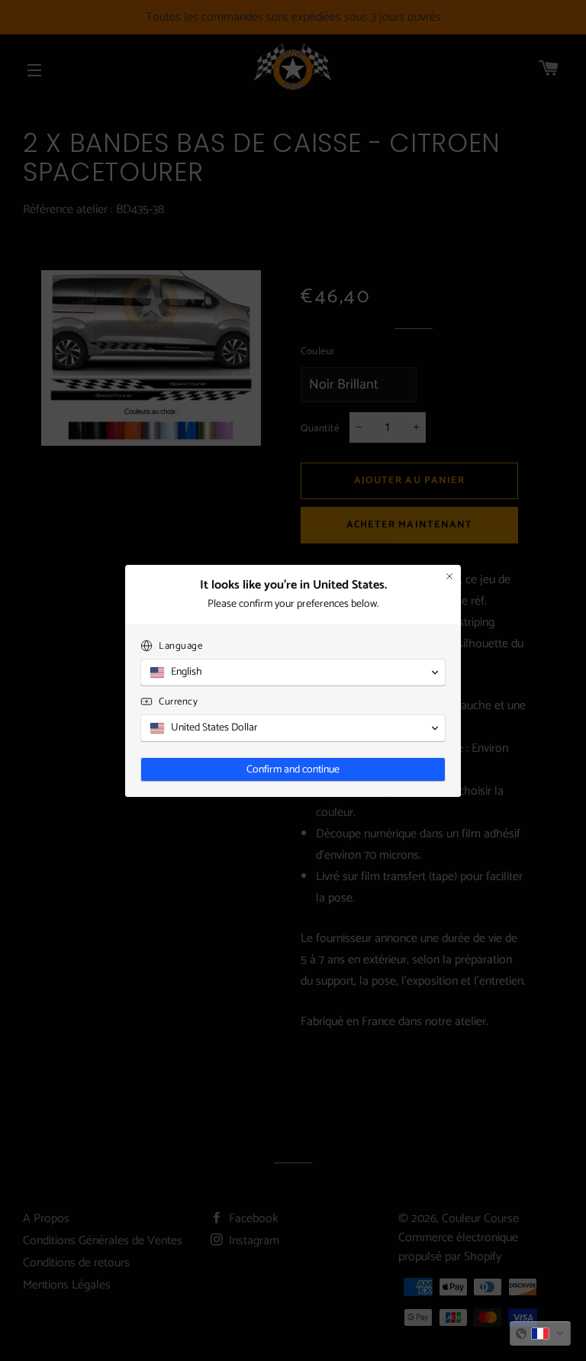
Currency (178, 701)
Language (180, 646)
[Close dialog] (449, 576)
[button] (540, 1333)
